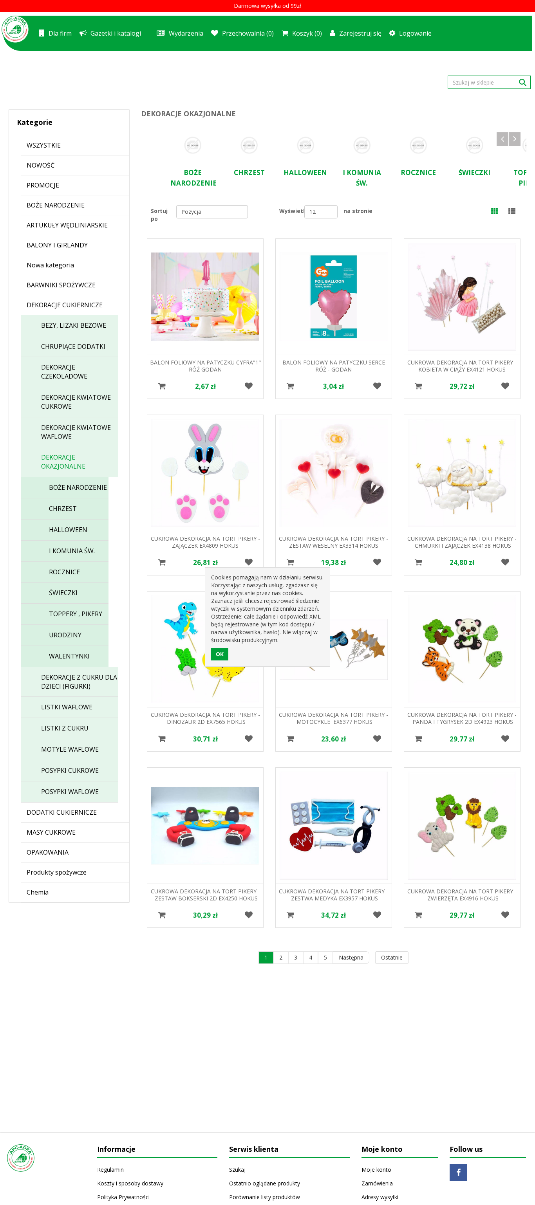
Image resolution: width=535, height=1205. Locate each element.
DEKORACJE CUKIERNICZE (65, 305)
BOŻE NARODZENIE (56, 205)
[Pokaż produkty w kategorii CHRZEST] (249, 145)
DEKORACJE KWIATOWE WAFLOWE (76, 432)
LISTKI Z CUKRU (65, 728)
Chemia (38, 892)
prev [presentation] (502, 139)
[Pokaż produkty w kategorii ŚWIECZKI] (474, 145)
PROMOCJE (43, 185)
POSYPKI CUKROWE (70, 770)
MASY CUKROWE (51, 832)
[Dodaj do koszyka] (162, 386)
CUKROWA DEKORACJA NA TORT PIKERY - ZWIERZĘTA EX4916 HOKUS (462, 895)
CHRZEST (63, 508)
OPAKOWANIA (48, 852)
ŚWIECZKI (63, 592)
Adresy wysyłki (379, 1197)
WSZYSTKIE (44, 145)
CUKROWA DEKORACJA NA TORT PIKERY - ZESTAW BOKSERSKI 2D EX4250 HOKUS (205, 895)
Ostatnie (392, 957)
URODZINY (65, 635)
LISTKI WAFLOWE (66, 707)
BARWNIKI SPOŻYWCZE (61, 285)
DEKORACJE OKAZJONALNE (63, 462)
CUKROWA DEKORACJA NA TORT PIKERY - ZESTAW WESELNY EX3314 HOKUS (333, 542)
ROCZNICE (64, 572)
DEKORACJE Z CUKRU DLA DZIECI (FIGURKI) (79, 682)
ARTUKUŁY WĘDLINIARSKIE (67, 225)
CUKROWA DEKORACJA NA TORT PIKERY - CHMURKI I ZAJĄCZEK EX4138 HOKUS (462, 542)
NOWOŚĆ (40, 165)
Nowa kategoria (50, 265)
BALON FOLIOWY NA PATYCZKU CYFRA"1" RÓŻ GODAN (205, 366)
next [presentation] (515, 139)
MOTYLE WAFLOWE (70, 749)
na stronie (357, 211)
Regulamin (110, 1169)
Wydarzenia (186, 33)
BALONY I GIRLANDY (57, 245)
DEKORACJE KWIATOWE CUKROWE (76, 402)
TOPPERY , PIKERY (75, 614)
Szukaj (237, 1169)
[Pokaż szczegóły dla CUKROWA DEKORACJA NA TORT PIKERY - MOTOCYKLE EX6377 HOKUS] (334, 649)
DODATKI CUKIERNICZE (62, 812)
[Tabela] (494, 212)
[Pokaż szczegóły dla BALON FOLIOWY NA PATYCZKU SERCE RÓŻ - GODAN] (334, 297)
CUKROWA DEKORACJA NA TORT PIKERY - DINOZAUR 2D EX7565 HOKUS (205, 718)
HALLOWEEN (68, 529)
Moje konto (376, 1169)
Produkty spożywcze (57, 872)
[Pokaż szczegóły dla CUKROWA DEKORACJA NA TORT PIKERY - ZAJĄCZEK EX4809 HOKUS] (205, 473)
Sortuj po (159, 214)
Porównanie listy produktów (264, 1197)
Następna (351, 957)
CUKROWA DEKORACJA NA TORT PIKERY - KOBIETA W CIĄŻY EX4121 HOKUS (462, 366)
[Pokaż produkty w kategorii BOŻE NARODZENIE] (192, 145)
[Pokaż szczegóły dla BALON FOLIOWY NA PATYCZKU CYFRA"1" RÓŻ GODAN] (205, 297)
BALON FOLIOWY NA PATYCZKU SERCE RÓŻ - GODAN (333, 366)
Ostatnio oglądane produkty (264, 1183)
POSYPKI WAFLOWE (70, 791)
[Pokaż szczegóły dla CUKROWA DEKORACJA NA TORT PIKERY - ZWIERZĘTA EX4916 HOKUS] (462, 826)
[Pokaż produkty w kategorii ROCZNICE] (418, 145)
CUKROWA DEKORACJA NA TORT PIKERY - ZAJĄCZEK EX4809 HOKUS (205, 542)
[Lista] (512, 212)
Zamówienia (377, 1183)
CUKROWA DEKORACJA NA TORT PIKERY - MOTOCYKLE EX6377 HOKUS (333, 718)
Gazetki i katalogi (115, 33)
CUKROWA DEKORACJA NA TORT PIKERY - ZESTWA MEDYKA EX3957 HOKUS (333, 895)
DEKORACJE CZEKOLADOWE (64, 372)
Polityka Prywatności (123, 1197)
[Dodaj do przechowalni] (248, 386)
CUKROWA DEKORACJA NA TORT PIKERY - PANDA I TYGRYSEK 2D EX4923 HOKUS (462, 718)
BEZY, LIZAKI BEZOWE (73, 325)
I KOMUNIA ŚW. (72, 551)
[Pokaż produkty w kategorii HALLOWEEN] (305, 145)
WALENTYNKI (69, 656)
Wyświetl (291, 211)
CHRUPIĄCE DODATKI (73, 346)
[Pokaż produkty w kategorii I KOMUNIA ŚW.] (362, 145)
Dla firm (60, 33)
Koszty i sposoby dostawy (130, 1183)
